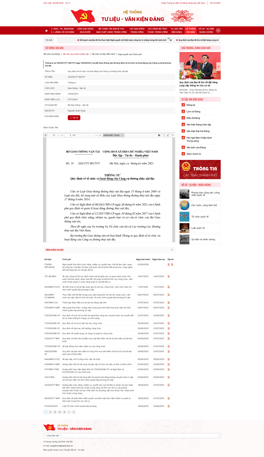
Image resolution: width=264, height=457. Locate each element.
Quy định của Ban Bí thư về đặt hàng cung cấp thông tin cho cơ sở (198, 84)
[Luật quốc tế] (184, 228)
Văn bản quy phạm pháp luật (76, 54)
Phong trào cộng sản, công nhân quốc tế (205, 193)
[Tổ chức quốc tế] (184, 217)
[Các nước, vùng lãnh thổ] (184, 205)
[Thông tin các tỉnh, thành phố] (200, 169)
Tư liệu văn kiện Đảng (192, 99)
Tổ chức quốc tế (199, 216)
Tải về (75, 117)
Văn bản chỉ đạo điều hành (103, 54)
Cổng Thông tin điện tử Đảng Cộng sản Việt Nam (183, 3)
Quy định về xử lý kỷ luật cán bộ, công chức (82, 323)
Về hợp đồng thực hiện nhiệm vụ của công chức (83, 346)
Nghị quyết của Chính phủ (130, 54)
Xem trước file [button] (50, 127)
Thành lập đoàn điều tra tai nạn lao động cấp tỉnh (84, 302)
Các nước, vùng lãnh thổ (204, 205)
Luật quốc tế (198, 228)
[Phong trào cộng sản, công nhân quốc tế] (184, 194)
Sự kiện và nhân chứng (203, 239)
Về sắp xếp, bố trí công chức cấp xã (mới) (81, 359)
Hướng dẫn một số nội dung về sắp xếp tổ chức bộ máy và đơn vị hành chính (97, 364)
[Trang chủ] (83, 16)
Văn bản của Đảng (51, 54)
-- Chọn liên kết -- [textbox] (53, 435)
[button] (218, 30)
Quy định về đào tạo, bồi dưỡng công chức (81, 328)
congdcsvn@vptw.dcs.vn (61, 446)
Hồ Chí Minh (215, 3)
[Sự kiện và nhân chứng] (184, 239)
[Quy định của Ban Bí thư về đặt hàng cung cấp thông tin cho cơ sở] (200, 65)
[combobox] (132, 435)
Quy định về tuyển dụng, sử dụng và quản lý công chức (87, 333)
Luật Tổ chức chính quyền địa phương (79, 406)
